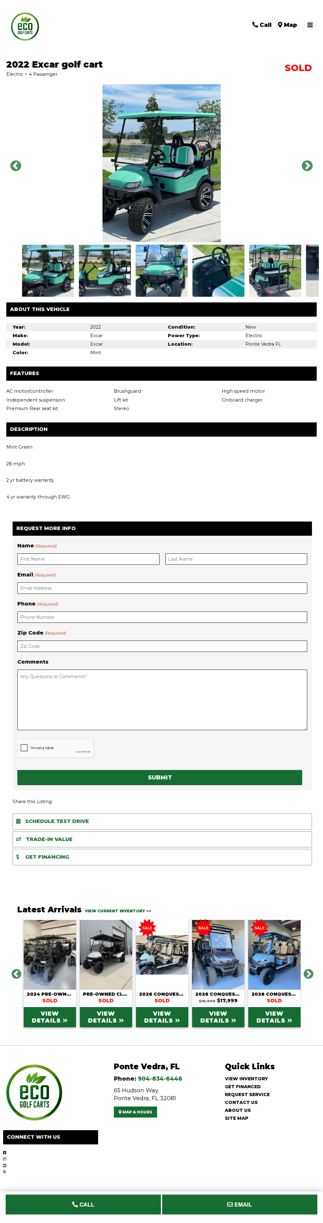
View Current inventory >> (118, 911)
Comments (33, 662)
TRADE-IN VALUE (48, 839)
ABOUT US (238, 1110)
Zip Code (41, 633)
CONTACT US (241, 1102)
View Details (47, 1017)
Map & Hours (136, 1112)
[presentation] (55, 748)
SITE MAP (236, 1118)
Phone (37, 604)
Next (304, 163)
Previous (12, 163)
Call (265, 24)
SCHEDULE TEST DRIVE (56, 821)
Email (36, 575)
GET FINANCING (46, 857)
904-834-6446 (160, 1078)
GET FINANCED (243, 1086)
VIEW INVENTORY (246, 1079)
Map (289, 24)
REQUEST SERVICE (247, 1094)
